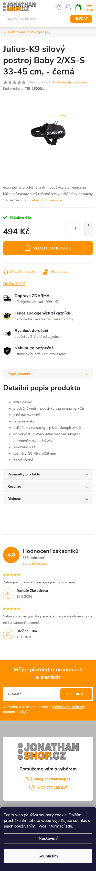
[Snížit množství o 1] (88, 232)
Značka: (14, 284)
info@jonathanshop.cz (52, 779)
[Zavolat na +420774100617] (58, 7)
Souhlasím (48, 856)
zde (69, 826)
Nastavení (48, 838)
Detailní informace (44, 200)
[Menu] (89, 7)
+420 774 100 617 (52, 787)
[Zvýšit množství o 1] (88, 225)
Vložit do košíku (52, 248)
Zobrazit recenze (35, 563)
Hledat (81, 19)
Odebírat (76, 694)
